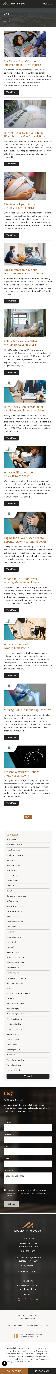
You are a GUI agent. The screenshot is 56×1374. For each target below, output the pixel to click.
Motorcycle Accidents (16, 978)
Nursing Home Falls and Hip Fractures (27, 710)
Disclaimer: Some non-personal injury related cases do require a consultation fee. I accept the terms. (28, 1193)
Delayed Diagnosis (15, 906)
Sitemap (44, 1325)
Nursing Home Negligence (18, 993)
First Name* (9, 1122)
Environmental (13, 917)
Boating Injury (13, 871)
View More (11, 92)
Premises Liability (14, 1019)
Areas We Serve (28, 1272)
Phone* (7, 1146)
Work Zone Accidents (16, 1060)
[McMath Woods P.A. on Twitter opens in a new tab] (31, 1299)
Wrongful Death (13, 1070)
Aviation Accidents (15, 855)
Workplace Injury (14, 1065)
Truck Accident (13, 1045)
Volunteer (11, 1055)
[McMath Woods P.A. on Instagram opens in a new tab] (19, 1299)
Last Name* (9, 1134)
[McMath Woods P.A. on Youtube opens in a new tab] (37, 1299)
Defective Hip (12, 901)
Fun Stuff (11, 932)
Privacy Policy (33, 1325)
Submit (11, 1204)
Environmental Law (15, 922)
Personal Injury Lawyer (16, 1014)
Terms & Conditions (16, 1325)
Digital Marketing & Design (31, 1336)
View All (28, 1076)
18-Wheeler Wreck (14, 845)
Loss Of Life (12, 947)
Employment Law (14, 911)
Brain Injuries (12, 876)
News (9, 988)
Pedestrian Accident (16, 1004)
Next (28, 817)
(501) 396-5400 (23, 1362)
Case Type (8, 1170)
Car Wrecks (12, 891)
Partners (10, 999)
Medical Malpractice (15, 958)
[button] (4, 1363)
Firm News (11, 927)
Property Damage (14, 1029)
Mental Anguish (13, 973)
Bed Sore (11, 860)
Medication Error (14, 968)
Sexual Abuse (12, 1034)
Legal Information (14, 937)
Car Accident (12, 881)
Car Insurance (13, 886)
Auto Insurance (13, 850)
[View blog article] (28, 44)
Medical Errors (13, 952)
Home (4, 21)
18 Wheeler (11, 840)
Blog (10, 21)
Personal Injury (13, 1009)
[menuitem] (19, 1299)
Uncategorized (13, 1050)
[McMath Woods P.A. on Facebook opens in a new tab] (25, 1299)
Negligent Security (15, 983)
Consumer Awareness (16, 896)
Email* (7, 1158)
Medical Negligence (15, 963)
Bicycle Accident (14, 865)
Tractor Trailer (13, 1040)
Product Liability (14, 1024)
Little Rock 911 (13, 942)
